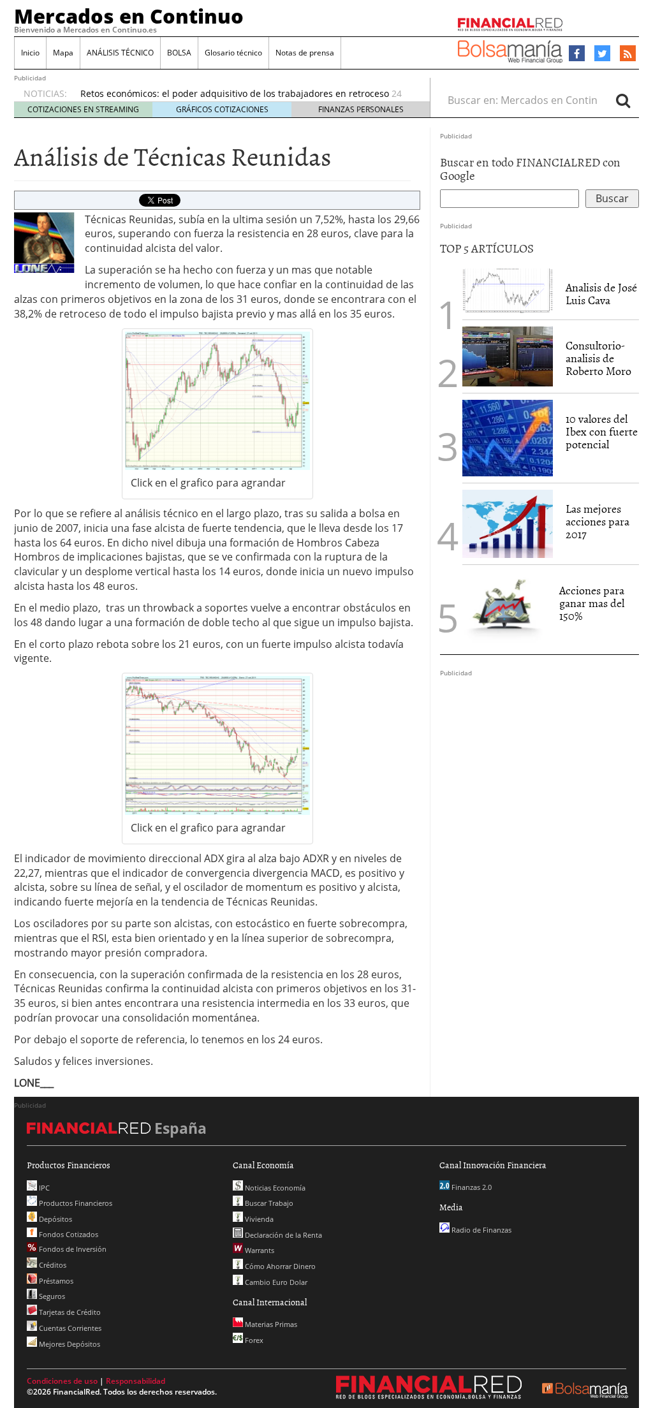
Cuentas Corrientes (69, 1328)
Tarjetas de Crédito (69, 1312)
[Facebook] (577, 54)
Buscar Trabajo (268, 1203)
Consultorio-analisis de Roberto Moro (598, 358)
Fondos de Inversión (71, 1249)
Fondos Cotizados (67, 1234)
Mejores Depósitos (68, 1344)
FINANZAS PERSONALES (361, 109)
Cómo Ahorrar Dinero (279, 1266)
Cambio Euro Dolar (275, 1282)
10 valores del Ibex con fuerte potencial (602, 431)
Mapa (63, 52)
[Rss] (628, 54)
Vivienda (258, 1219)
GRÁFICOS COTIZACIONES (222, 109)
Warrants (258, 1250)
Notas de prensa (304, 52)
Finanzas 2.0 (471, 1187)
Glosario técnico (233, 52)
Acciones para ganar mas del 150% (591, 603)
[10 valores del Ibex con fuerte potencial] (507, 438)
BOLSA (179, 52)
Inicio (30, 52)
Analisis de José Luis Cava (601, 294)
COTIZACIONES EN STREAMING (83, 109)
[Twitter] (602, 54)
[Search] (623, 100)
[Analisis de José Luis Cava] (507, 290)
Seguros (51, 1296)
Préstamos (55, 1281)
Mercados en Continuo (129, 16)
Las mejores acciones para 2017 (597, 521)
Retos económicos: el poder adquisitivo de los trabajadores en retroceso (234, 93)
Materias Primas (270, 1324)
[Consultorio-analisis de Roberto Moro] (507, 356)
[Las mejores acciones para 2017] (507, 524)
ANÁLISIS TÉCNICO (120, 52)
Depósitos (54, 1219)
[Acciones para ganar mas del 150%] (504, 609)
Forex (253, 1340)
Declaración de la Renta (282, 1235)
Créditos (51, 1265)
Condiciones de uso (62, 1380)
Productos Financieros (74, 1203)
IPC (43, 1187)
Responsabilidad (135, 1380)
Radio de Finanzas (480, 1230)
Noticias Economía (274, 1187)
